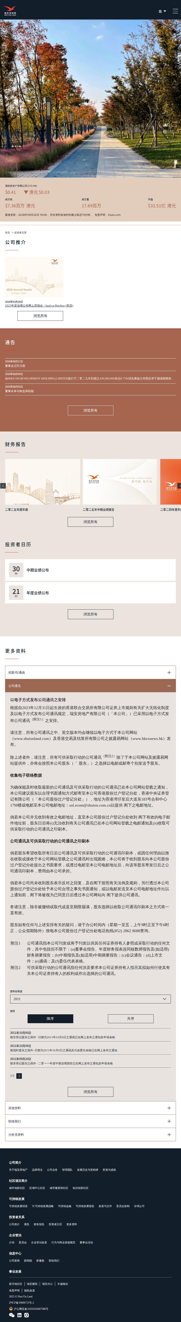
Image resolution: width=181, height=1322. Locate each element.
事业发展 (15, 1271)
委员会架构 (123, 1206)
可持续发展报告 (85, 1206)
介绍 (11, 1242)
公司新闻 (14, 1260)
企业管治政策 (39, 1242)
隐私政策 (29, 1290)
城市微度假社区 (59, 1188)
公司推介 (14, 1224)
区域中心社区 (37, 1188)
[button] (3, 486)
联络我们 (54, 1260)
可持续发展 (17, 1199)
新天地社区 (15, 1283)
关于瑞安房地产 (18, 1169)
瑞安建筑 (32, 1283)
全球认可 (139, 1206)
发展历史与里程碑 (87, 1169)
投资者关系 (20, 232)
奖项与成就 (109, 1169)
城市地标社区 (17, 1188)
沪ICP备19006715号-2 (21, 1302)
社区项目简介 (18, 1180)
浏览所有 (40, 316)
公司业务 (52, 1169)
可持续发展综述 (18, 1206)
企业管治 (15, 1235)
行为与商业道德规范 (63, 1242)
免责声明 (14, 1290)
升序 (130, 1019)
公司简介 (15, 1162)
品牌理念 (37, 1169)
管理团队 (67, 1169)
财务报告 (39, 1224)
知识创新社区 (81, 1188)
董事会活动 (86, 1242)
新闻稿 (28, 1260)
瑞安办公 (47, 1283)
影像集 (40, 1260)
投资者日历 (55, 1224)
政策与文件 (105, 1206)
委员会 (23, 1242)
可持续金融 (64, 1206)
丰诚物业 (62, 1283)
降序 (50, 1019)
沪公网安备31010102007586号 (31, 1308)
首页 (7, 232)
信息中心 (15, 1253)
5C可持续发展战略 (43, 1206)
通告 (26, 1224)
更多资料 (71, 1224)
